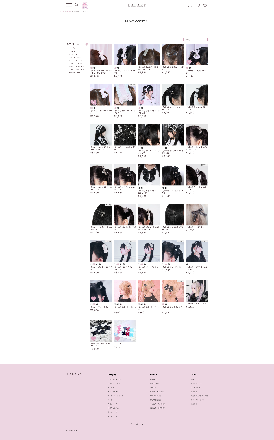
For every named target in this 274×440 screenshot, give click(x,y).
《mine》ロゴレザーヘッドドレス (125, 112)
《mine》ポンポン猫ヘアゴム (125, 228)
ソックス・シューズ (76, 66)
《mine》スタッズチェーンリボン (173, 192)
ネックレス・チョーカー (116, 396)
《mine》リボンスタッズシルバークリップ (197, 148)
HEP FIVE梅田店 (155, 396)
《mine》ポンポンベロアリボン (101, 268)
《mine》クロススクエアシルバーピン (173, 228)
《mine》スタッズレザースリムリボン (101, 188)
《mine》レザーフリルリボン (101, 112)
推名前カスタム (113, 408)
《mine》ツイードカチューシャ (149, 268)
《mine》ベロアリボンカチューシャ (197, 268)
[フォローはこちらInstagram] (137, 424)
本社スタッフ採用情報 (157, 404)
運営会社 (194, 392)
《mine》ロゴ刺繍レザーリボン (197, 71)
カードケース (112, 416)
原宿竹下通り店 (155, 400)
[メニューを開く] (69, 5)
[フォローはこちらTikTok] (142, 424)
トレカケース (112, 412)
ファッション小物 (75, 63)
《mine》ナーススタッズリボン (125, 148)
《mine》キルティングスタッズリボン (125, 188)
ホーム (62, 11)
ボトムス (72, 51)
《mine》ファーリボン (99, 307)
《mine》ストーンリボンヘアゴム (125, 308)
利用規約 (194, 404)
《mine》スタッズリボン (196, 303)
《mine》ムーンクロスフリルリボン (173, 108)
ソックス (111, 388)
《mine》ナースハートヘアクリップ (149, 152)
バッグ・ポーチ (74, 57)
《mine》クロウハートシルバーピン (101, 228)
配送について (195, 379)
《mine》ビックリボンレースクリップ (149, 192)
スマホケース (112, 404)
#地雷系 (68, 11)
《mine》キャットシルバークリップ (197, 188)
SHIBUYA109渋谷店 (157, 392)
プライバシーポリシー (198, 400)
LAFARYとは (154, 379)
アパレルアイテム (114, 383)
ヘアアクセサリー (75, 60)
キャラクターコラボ (115, 379)
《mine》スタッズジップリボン (125, 71)
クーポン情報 (154, 383)
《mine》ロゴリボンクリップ (173, 308)
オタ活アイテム (74, 72)
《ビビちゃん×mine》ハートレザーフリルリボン (101, 71)
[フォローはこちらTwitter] (131, 424)
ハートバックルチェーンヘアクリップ (100, 344)
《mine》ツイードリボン (172, 267)
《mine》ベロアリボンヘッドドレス (125, 268)
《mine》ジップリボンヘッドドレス (149, 112)
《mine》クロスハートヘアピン (173, 68)
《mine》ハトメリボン (195, 227)
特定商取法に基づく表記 (199, 396)
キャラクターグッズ (76, 69)
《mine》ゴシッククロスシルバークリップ (149, 228)
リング (110, 400)
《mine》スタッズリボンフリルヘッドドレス (101, 148)
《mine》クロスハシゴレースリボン (197, 108)
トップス (72, 48)
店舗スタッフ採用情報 (157, 408)
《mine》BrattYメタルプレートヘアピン (148, 68)
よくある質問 (195, 388)
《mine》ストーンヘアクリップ (149, 308)
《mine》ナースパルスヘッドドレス (172, 152)
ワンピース (72, 54)
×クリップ (118, 343)
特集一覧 (153, 388)
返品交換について (197, 383)
